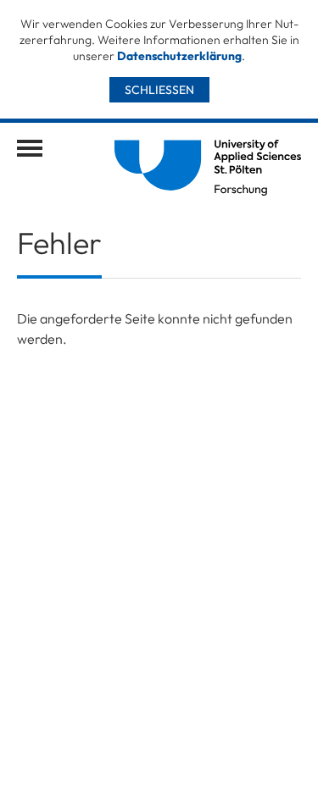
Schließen (159, 89)
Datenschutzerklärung (179, 56)
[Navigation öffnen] (29, 148)
